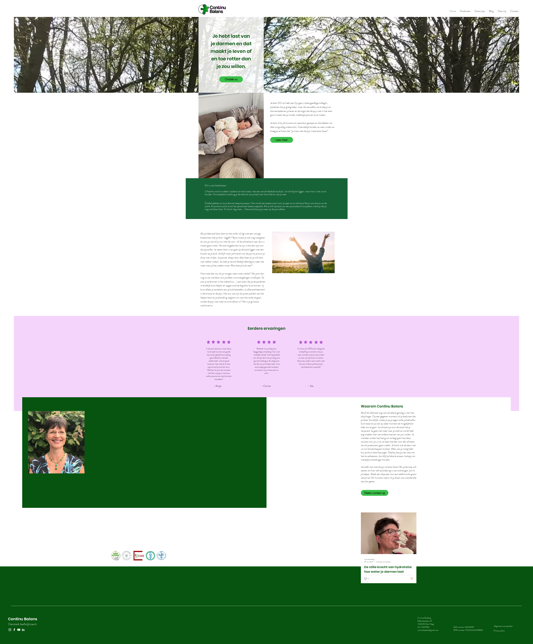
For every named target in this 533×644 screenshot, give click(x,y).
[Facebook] (14, 630)
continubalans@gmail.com (428, 630)
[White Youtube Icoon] (19, 630)
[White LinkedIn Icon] (23, 630)
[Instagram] (10, 630)
